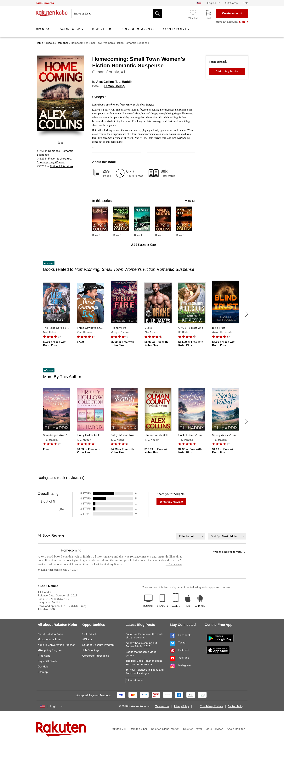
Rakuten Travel (192, 728)
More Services (214, 728)
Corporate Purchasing (95, 655)
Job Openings (90, 650)
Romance (54, 150)
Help (245, 2)
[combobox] (190, 536)
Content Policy (235, 706)
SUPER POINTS (176, 29)
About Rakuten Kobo (50, 634)
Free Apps (44, 655)
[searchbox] (116, 13)
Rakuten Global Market (165, 728)
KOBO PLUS (102, 29)
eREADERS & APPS (138, 29)
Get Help (43, 666)
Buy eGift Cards (47, 661)
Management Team (49, 639)
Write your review (171, 501)
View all (190, 200)
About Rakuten (236, 728)
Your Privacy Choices (211, 706)
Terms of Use (162, 706)
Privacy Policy (181, 706)
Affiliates (87, 639)
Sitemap (43, 671)
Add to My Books (227, 71)
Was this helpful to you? (227, 551)
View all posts (135, 680)
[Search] (157, 13)
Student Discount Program (98, 644)
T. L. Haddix (123, 81)
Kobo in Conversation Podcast (56, 644)
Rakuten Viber (138, 728)
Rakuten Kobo (52, 13)
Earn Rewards (45, 2)
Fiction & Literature (59, 158)
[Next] (246, 314)
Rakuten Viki (118, 728)
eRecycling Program (50, 650)
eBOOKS (43, 29)
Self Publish (89, 634)
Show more (174, 564)
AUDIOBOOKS (72, 29)
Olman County (114, 86)
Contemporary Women (51, 162)
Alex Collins (105, 81)
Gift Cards (231, 2)
